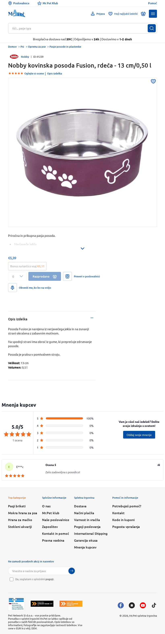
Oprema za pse (37, 46)
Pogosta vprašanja (126, 526)
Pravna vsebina (53, 540)
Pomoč (152, 3)
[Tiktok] (154, 605)
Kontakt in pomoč (55, 533)
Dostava (80, 506)
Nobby (25, 56)
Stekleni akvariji (20, 526)
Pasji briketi (17, 506)
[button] (153, 13)
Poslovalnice (21, 3)
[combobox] (80, 28)
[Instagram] (132, 605)
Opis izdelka (54, 73)
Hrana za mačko (20, 519)
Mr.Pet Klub (50, 3)
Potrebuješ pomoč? (126, 506)
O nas (46, 506)
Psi (22, 46)
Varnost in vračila (87, 519)
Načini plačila (84, 513)
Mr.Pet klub (50, 513)
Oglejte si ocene (34, 73)
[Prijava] (71, 571)
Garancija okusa (86, 540)
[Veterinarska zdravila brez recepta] (16, 604)
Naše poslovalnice (55, 519)
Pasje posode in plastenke (65, 46)
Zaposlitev (50, 526)
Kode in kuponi (123, 519)
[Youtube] (143, 605)
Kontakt (118, 513)
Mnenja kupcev (85, 547)
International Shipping (90, 533)
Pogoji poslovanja (87, 526)
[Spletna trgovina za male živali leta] (42, 604)
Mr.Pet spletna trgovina (143, 615)
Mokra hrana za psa (22, 513)
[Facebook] (121, 605)
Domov (12, 46)
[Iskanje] (152, 28)
